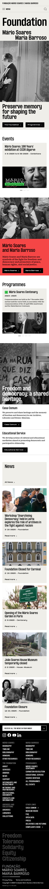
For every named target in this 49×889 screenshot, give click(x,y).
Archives (6, 810)
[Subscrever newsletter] (43, 728)
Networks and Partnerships (8, 789)
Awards (5, 773)
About (5, 766)
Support (6, 779)
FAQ (27, 814)
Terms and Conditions (23, 880)
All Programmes (33, 781)
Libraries (6, 813)
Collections (7, 816)
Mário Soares (10, 271)
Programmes (34, 125)
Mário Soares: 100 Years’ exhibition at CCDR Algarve (20, 148)
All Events (30, 784)
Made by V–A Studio (9, 885)
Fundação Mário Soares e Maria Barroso (20, 3)
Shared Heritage (33, 778)
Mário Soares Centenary (23, 292)
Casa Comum (10, 425)
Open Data (30, 817)
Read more (11, 536)
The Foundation (11, 125)
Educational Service (13, 450)
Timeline (6, 749)
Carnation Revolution (35, 772)
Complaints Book (33, 827)
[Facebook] (9, 735)
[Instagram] (4, 735)
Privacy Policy (7, 880)
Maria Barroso (32, 271)
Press (28, 821)
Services (6, 770)
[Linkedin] (19, 735)
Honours (6, 756)
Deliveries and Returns (36, 824)
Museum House (32, 811)
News (4, 776)
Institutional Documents (8, 794)
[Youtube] (14, 735)
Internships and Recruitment (9, 783)
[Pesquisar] (45, 9)
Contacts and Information (8, 799)
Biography (7, 746)
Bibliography (8, 752)
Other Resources (9, 759)
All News (9, 482)
